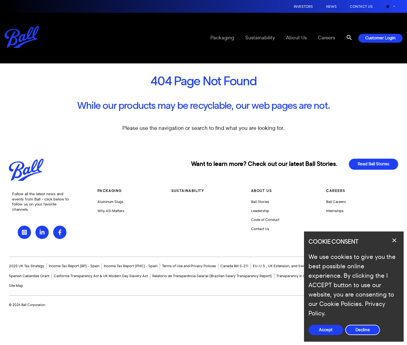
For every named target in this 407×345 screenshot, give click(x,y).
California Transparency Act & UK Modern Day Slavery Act (101, 276)
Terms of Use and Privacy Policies (189, 266)
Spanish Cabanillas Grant (29, 276)
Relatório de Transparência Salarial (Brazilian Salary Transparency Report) (212, 276)
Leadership (260, 211)
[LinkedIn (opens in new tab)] (42, 232)
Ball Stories (260, 202)
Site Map (16, 286)
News (331, 7)
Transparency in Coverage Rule (301, 276)
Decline (363, 330)
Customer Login (380, 38)
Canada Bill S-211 (234, 266)
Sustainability (260, 37)
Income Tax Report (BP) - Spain (74, 266)
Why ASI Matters (110, 211)
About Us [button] (261, 191)
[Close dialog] (394, 240)
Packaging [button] (109, 191)
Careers (326, 37)
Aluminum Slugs (110, 202)
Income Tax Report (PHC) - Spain (131, 266)
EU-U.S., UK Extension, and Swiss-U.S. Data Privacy (295, 266)
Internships (335, 211)
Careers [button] (335, 191)
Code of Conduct (265, 220)
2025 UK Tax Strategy (26, 266)
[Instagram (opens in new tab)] (24, 232)
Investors (303, 7)
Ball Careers (336, 202)
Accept (326, 330)
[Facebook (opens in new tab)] (59, 232)
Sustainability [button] (187, 191)
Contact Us (361, 7)
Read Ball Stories (373, 164)
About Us (296, 37)
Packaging (222, 37)
